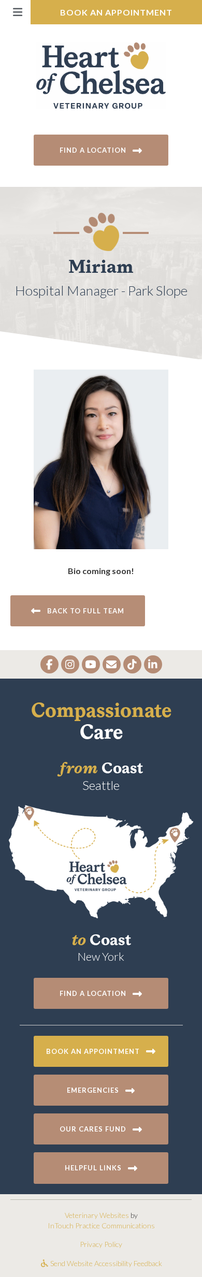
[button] (15, 12)
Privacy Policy (101, 1244)
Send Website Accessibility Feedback (105, 1263)
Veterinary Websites (97, 1215)
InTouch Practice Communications (101, 1225)
